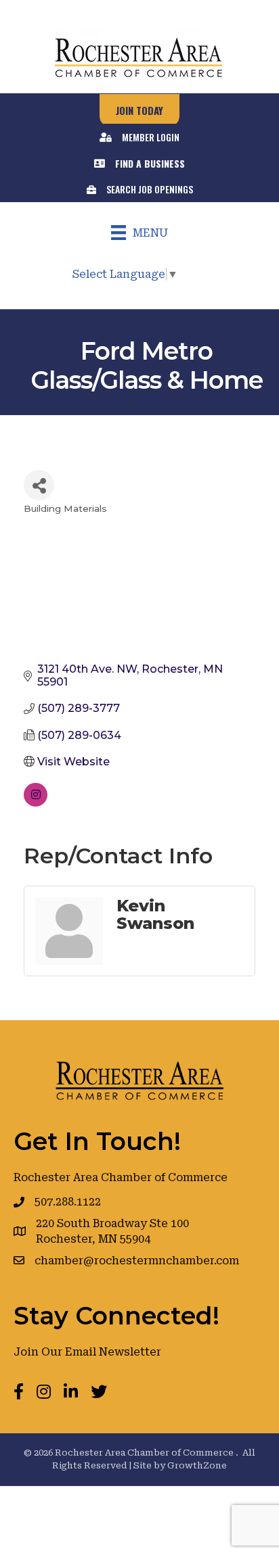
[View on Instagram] (35, 802)
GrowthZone (197, 1465)
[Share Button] (39, 485)
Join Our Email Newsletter (87, 1351)
